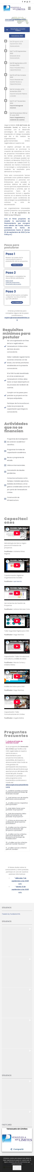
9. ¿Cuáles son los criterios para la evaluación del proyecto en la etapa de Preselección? (16, 836)
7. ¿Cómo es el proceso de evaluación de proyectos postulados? (16, 822)
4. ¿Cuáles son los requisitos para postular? (17, 804)
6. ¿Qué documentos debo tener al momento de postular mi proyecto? (16, 815)
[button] (17, 742)
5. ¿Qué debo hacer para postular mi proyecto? (15, 809)
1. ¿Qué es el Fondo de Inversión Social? (14, 742)
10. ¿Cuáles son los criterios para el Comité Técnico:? (16, 843)
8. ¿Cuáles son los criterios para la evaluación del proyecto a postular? (16, 828)
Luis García (17, 581)
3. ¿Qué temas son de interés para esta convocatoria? (17, 798)
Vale (17, 1167)
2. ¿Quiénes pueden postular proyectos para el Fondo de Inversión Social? (17, 792)
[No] (32, 1164)
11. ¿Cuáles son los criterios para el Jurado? (16, 848)
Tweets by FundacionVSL (11, 914)
